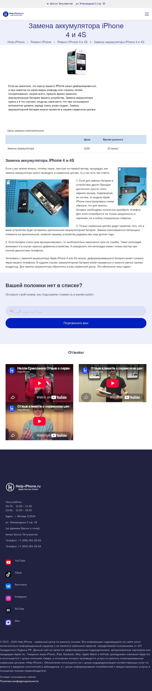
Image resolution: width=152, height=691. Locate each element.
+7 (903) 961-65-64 (29, 546)
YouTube (20, 560)
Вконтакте (21, 584)
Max (17, 620)
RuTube (19, 608)
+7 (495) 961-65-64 (29, 540)
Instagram (21, 596)
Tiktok (18, 572)
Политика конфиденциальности (19, 681)
